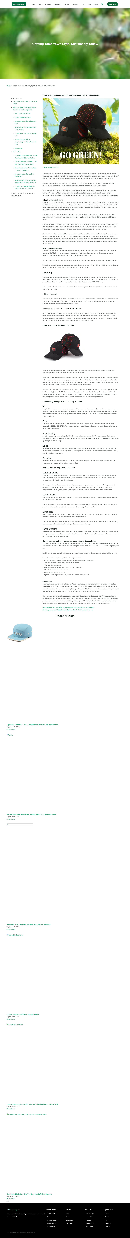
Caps (67, 1213)
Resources (108, 1223)
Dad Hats (88, 1220)
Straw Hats (69, 1223)
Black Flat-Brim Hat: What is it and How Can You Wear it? (28, 925)
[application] (42, 4)
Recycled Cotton (51, 1220)
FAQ (106, 1220)
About (106, 1217)
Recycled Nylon (51, 1223)
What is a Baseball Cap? (23, 113)
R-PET (49, 1217)
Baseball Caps (90, 1213)
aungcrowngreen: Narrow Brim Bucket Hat (23, 1014)
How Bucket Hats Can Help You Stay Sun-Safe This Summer (29, 1194)
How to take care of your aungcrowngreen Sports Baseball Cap (25, 142)
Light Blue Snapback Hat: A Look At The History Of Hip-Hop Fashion (32, 725)
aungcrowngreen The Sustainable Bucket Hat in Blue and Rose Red (32, 1104)
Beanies (68, 1217)
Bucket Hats (69, 1220)
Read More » (11, 729)
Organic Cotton (51, 1213)
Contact (107, 1226)
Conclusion (18, 148)
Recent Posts (17, 152)
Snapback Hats (90, 1223)
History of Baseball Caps (23, 117)
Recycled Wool (51, 1226)
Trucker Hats (89, 1226)
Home (107, 1213)
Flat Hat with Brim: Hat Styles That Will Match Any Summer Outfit (31, 814)
